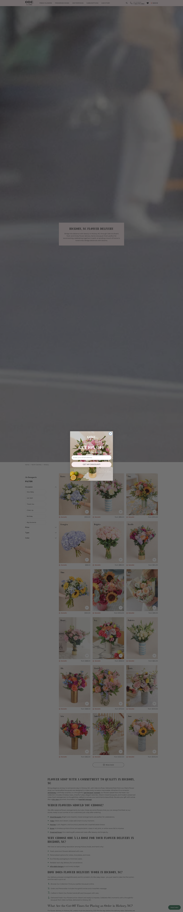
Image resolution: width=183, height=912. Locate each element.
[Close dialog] (110, 433)
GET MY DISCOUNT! (91, 464)
